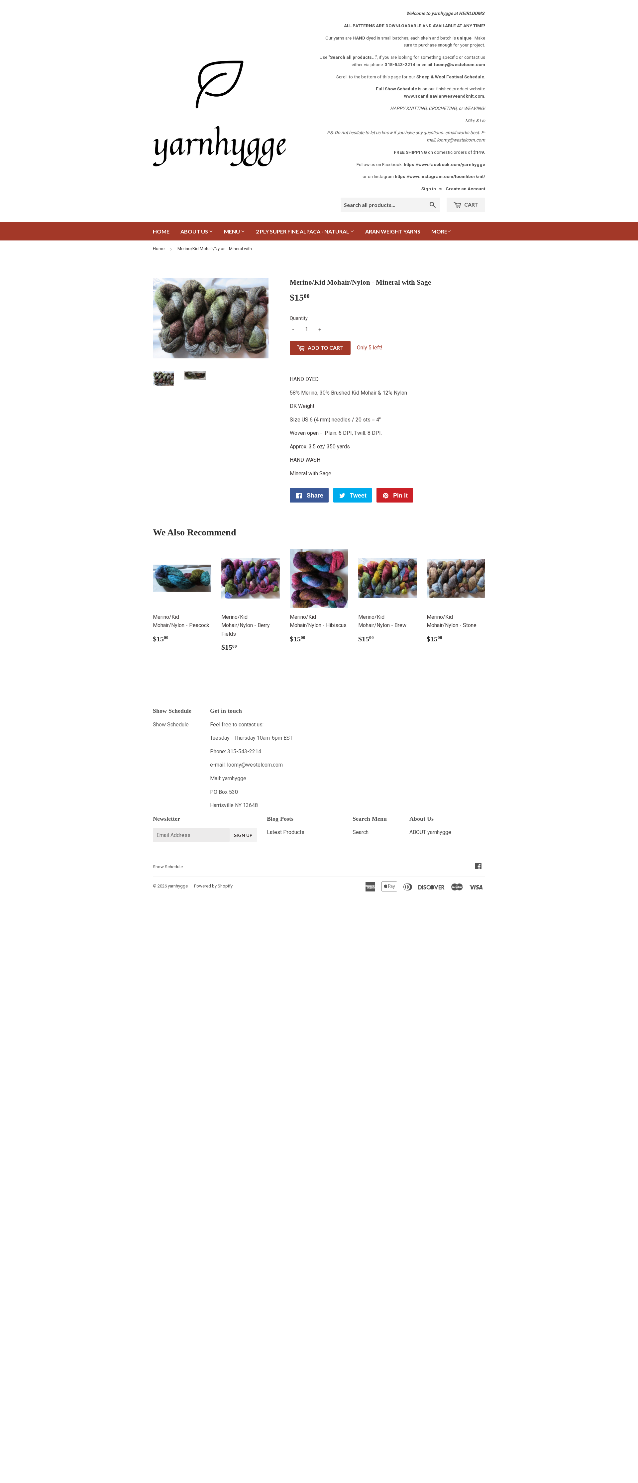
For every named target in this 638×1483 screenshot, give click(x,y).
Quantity (299, 318)
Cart (470, 204)
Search (361, 832)
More (439, 231)
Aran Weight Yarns (392, 231)
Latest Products (285, 832)
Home (161, 231)
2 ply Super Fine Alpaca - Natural (303, 231)
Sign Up (243, 835)
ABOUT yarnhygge (430, 832)
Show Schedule (171, 724)
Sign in (428, 188)
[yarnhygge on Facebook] (478, 867)
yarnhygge (178, 885)
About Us (194, 231)
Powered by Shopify (213, 885)
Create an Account (465, 188)
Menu (232, 231)
